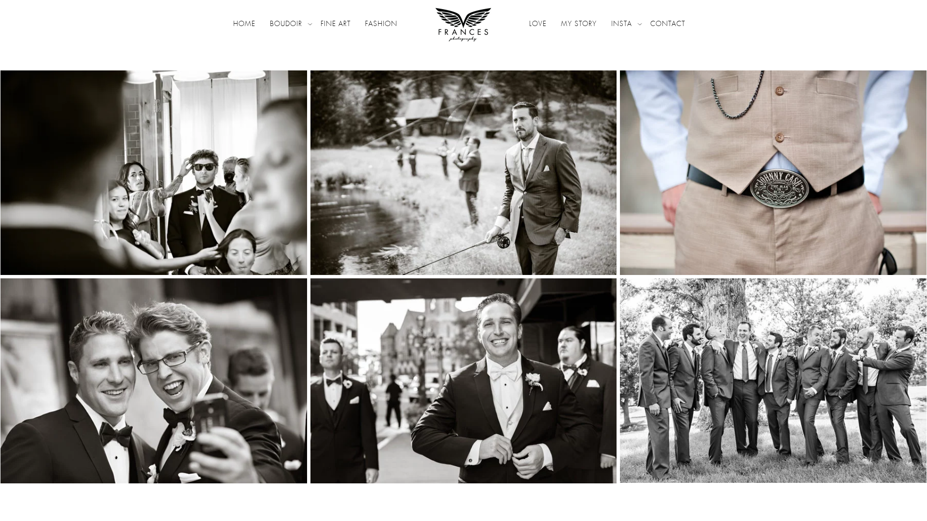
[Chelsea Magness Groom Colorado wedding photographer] (464, 172)
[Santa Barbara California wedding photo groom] (154, 172)
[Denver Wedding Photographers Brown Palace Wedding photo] (154, 380)
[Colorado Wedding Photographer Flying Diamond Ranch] (773, 172)
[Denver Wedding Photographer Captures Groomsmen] (773, 380)
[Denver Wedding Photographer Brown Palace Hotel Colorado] (464, 380)
